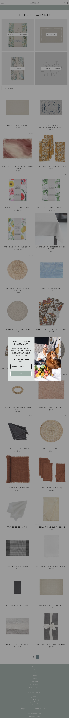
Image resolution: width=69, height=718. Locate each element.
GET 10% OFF (21, 374)
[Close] (59, 339)
